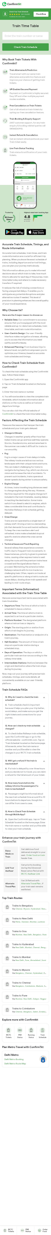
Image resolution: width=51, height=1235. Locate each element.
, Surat (43, 960)
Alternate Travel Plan (31, 883)
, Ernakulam (43, 1012)
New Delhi (20, 947)
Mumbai (19, 935)
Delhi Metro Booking (14, 1059)
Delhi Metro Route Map (15, 1063)
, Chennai (36, 947)
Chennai (19, 909)
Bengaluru (20, 973)
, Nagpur (43, 999)
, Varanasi (25, 922)
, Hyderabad (35, 909)
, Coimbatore (29, 986)
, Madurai (39, 986)
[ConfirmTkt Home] (11, 4)
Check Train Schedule (25, 47)
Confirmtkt (7, 414)
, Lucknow (41, 922)
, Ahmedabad (35, 960)
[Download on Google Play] (14, 232)
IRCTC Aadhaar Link (30, 874)
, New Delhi (45, 909)
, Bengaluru (37, 935)
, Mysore (26, 909)
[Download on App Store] (36, 232)
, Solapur (36, 999)
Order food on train (35, 855)
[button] (14, 232)
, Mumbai (33, 922)
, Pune (44, 935)
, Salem (46, 986)
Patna (18, 922)
